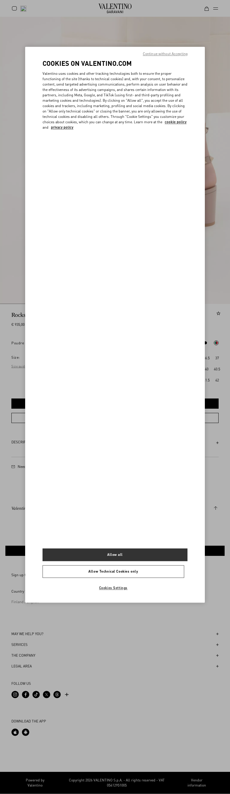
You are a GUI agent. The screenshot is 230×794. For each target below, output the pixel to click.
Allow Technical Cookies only (113, 571)
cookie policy (176, 122)
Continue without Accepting (165, 54)
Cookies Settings (113, 587)
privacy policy (62, 127)
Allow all (115, 555)
